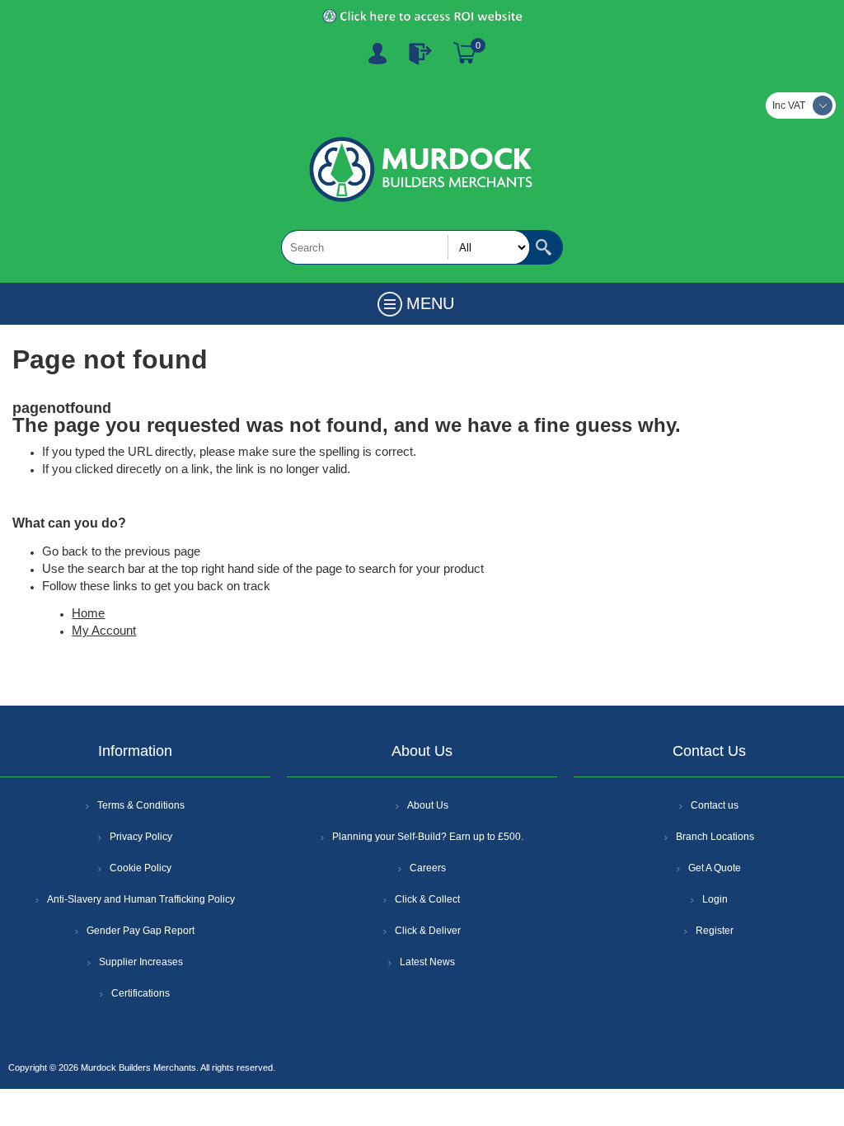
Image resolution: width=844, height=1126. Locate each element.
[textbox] (405, 247)
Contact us (714, 805)
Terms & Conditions (141, 805)
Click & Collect (427, 899)
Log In (420, 53)
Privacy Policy (141, 836)
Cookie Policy (140, 868)
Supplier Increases (141, 962)
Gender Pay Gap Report (141, 930)
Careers (428, 868)
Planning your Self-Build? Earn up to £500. (427, 836)
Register (377, 53)
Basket (465, 53)
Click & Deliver (428, 930)
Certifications (140, 993)
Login (715, 899)
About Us (427, 805)
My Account (104, 630)
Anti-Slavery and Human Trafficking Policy (141, 899)
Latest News (427, 962)
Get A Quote (714, 868)
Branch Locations (715, 836)
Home (88, 613)
